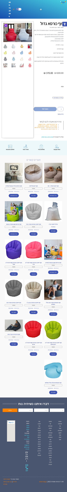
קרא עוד (34, 274)
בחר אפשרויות (53, 195)
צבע (62, 86)
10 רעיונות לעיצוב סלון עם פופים (49, 129)
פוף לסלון (44, 137)
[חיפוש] (17, 9)
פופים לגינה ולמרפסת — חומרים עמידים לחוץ (45, 127)
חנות (59, 27)
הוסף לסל (45, 109)
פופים (62, 27)
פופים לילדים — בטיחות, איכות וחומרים (47, 126)
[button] (64, 24)
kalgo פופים (43, 482)
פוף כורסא (50, 137)
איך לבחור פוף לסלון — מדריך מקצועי (47, 124)
